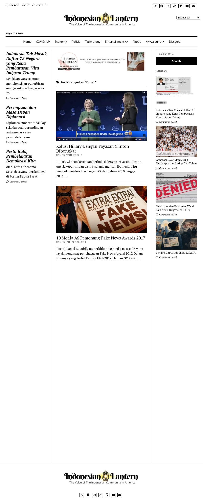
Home (27, 41)
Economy (61, 41)
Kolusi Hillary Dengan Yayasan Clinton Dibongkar (92, 148)
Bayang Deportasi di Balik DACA (176, 252)
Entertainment (114, 41)
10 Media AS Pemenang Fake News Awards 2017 (100, 238)
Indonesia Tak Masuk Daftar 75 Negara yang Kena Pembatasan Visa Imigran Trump (26, 63)
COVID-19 (43, 41)
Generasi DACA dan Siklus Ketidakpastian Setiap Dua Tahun (176, 161)
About (26, 5)
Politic (76, 41)
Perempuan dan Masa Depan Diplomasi (21, 112)
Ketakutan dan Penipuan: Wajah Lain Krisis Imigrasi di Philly (175, 208)
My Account (153, 41)
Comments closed (18, 98)
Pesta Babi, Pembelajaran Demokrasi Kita (21, 156)
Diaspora (175, 41)
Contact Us (39, 5)
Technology (92, 41)
